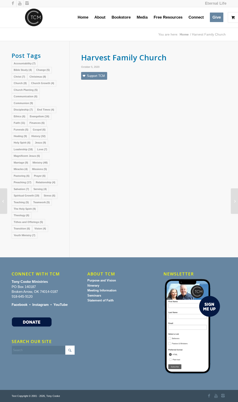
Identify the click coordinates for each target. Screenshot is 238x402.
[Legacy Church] (3, 201)
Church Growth (42, 83)
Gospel (39, 129)
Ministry (40, 162)
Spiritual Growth (26, 195)
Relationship (45, 182)
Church (20, 83)
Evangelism (39, 116)
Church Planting (26, 89)
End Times (45, 109)
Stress (49, 195)
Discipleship (23, 109)
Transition (22, 228)
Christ (19, 76)
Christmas (38, 76)
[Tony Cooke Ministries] (34, 17)
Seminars (94, 295)
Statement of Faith (100, 300)
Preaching (22, 182)
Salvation (21, 189)
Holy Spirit (22, 142)
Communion (23, 103)
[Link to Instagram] (26, 3)
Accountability (25, 63)
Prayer (40, 175)
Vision (40, 228)
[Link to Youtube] (20, 3)
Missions (39, 169)
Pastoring (22, 175)
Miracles (21, 169)
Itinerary (93, 285)
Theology (21, 215)
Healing (20, 136)
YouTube (60, 305)
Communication (25, 96)
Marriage (21, 162)
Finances (37, 122)
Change (43, 70)
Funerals (21, 129)
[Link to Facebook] (13, 3)
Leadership (23, 149)
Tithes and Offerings (28, 222)
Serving (40, 189)
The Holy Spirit (25, 208)
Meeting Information (101, 290)
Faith (19, 122)
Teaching (21, 202)
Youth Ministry (24, 235)
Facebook (19, 305)
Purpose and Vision (101, 280)
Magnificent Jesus (27, 155)
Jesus (40, 142)
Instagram (40, 305)
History (38, 136)
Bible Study (23, 70)
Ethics (19, 116)
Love (42, 149)
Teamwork (41, 202)
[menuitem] (214, 3)
